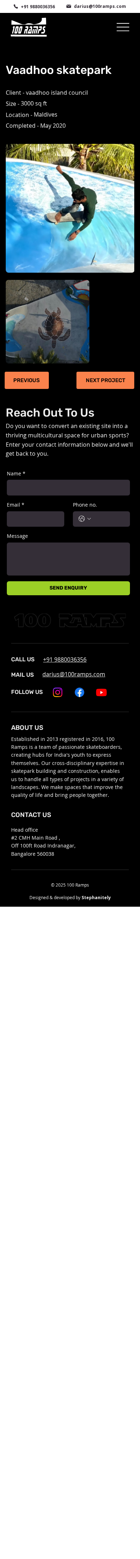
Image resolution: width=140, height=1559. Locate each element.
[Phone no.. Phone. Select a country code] (85, 519)
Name (16, 473)
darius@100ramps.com (100, 6)
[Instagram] (57, 692)
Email (15, 504)
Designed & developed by (70, 897)
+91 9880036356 (38, 7)
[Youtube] (101, 692)
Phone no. (85, 504)
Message (17, 535)
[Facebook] (79, 692)
